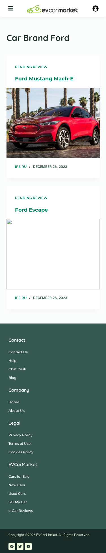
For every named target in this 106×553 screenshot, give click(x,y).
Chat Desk (17, 369)
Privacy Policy (20, 435)
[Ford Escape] (53, 254)
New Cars (16, 485)
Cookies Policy (20, 452)
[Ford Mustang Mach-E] (53, 123)
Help (12, 360)
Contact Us (18, 352)
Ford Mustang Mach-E (44, 79)
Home (13, 402)
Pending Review (31, 67)
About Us (16, 410)
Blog (12, 377)
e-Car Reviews (20, 510)
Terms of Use (19, 443)
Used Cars (17, 493)
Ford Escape (31, 210)
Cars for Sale (18, 476)
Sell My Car (17, 502)
